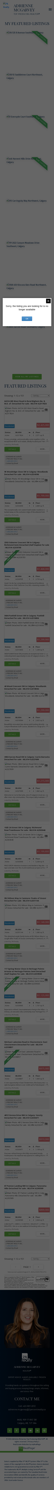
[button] (27, 376)
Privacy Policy (33, 1442)
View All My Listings (27, 377)
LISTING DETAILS (12, 449)
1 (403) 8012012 (11, 461)
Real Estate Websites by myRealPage (27, 1444)
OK (27, 319)
